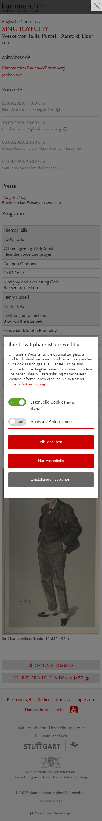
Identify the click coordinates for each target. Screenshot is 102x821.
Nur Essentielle (51, 461)
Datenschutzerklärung (26, 384)
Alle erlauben (51, 442)
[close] (96, 5)
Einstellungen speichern (51, 479)
